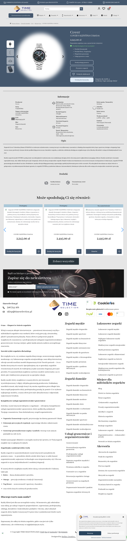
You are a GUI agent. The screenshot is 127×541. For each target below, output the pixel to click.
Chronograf (100, 123)
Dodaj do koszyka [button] (14, 251)
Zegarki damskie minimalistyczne (79, 424)
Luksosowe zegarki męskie (108, 329)
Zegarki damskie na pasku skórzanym (76, 414)
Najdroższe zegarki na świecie (110, 359)
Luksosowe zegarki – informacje (111, 430)
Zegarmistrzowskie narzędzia (110, 480)
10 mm (58, 128)
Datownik (108, 123)
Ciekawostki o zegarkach (108, 402)
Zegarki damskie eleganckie (77, 385)
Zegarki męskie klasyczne (76, 343)
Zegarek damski (20, 124)
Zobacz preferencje (113, 533)
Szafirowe (100, 109)
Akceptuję (90, 533)
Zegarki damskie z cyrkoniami (78, 409)
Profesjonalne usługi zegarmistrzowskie (74, 455)
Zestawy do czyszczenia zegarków (111, 471)
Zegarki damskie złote (75, 404)
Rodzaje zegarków (105, 426)
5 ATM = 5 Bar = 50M (103, 118)
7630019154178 (20, 119)
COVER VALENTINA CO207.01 (21, 114)
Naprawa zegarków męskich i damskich (77, 461)
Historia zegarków (105, 416)
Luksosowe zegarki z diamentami (111, 354)
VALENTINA (19, 109)
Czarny (99, 113)
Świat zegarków (104, 398)
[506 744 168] (4, 308)
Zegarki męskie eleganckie (76, 329)
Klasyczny (18, 129)
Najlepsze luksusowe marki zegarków (109, 340)
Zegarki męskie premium (76, 362)
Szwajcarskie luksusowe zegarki (111, 364)
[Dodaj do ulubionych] (72, 74)
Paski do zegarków (105, 457)
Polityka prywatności (96, 537)
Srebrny (99, 104)
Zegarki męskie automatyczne (78, 348)
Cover (75, 32)
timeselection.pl (10, 303)
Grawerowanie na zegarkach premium (77, 482)
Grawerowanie (72, 443)
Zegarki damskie (25, 23)
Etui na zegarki (104, 466)
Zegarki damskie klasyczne (77, 395)
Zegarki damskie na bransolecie (79, 390)
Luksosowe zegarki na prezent (110, 375)
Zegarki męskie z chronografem (78, 357)
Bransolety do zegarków (107, 461)
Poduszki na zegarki (106, 489)
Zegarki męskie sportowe (76, 334)
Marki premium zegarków (108, 350)
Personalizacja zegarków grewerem (76, 448)
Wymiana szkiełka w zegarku (77, 467)
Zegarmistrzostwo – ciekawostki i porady (111, 436)
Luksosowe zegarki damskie (109, 334)
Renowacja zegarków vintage (77, 476)
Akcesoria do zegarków (107, 452)
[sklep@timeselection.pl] (4, 312)
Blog (100, 388)
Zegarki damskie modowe (76, 399)
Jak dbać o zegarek (105, 412)
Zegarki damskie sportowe (76, 420)
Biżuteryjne (38, 23)
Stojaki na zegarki (105, 494)
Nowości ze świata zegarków (109, 441)
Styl (32, 23)
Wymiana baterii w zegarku (109, 484)
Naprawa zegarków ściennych (78, 492)
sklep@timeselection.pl (19, 311)
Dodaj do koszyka (82, 80)
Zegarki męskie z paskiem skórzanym (76, 367)
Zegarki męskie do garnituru (77, 352)
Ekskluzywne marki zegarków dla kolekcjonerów (111, 369)
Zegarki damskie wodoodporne (78, 429)
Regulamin (63, 532)
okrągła (58, 114)
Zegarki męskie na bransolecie (78, 339)
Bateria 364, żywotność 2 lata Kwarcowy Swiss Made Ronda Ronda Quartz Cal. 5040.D (65, 106)
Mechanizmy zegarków (107, 421)
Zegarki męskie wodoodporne (78, 373)
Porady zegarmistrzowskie (108, 407)
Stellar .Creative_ (69, 536)
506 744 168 (13, 307)
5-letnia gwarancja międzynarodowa (102, 128)
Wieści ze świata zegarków (108, 393)
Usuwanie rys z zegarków (76, 472)
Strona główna (16, 23)
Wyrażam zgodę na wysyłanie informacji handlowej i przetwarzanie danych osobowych (42, 292)
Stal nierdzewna (61, 118)
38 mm (58, 123)
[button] (123, 517)
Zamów (94, 251)
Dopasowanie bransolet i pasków (79, 487)
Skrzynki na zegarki (106, 475)
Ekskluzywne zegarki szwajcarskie (111, 345)
